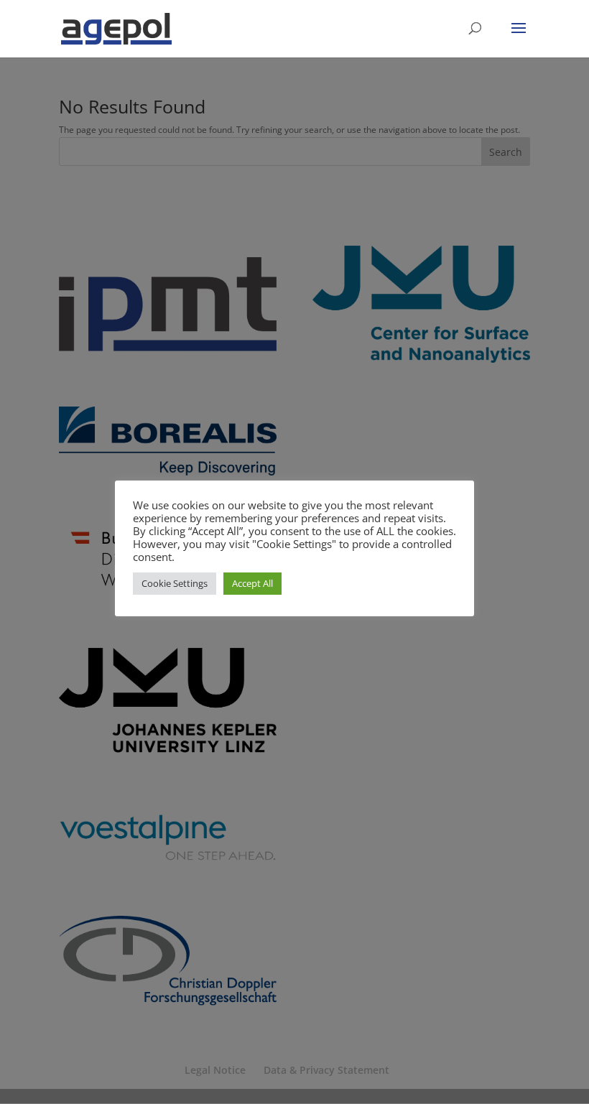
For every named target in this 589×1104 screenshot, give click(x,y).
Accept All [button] (252, 583)
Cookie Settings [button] (175, 583)
